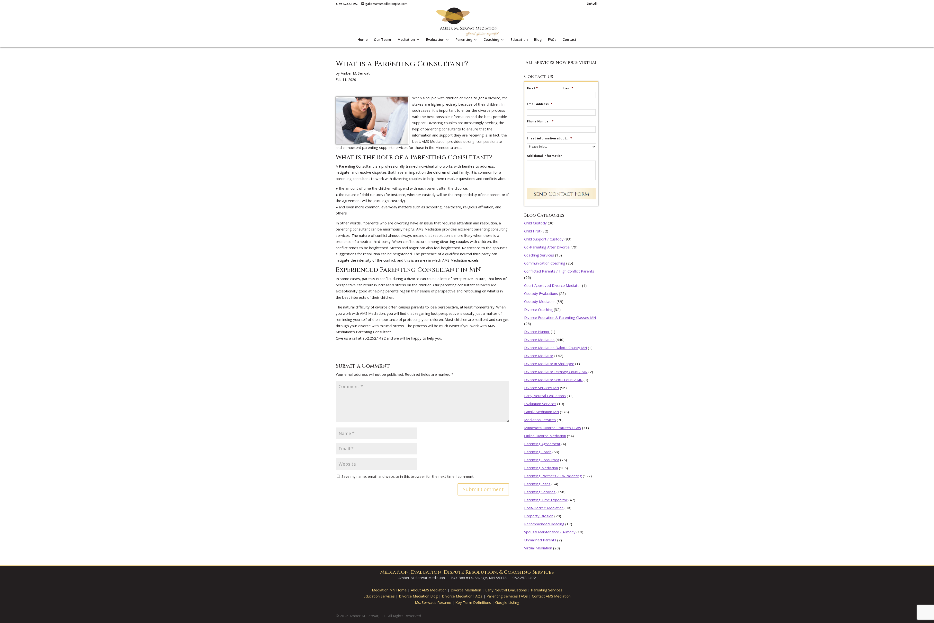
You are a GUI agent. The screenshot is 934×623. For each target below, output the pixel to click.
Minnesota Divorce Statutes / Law (552, 427)
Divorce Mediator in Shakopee (549, 363)
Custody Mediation (540, 301)
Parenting (464, 40)
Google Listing (507, 602)
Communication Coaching (544, 263)
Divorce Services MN (541, 387)
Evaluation (435, 40)
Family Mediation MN (541, 411)
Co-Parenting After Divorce (547, 247)
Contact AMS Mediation (551, 596)
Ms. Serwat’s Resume (433, 602)
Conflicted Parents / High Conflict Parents (559, 271)
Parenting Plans (537, 483)
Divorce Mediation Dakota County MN (555, 347)
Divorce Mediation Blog (418, 596)
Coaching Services (539, 255)
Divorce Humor (537, 331)
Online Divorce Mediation (545, 435)
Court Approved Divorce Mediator (552, 285)
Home (363, 40)
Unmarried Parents (540, 540)
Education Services (379, 596)
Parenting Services (540, 491)
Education (519, 40)
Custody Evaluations (541, 293)
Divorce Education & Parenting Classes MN (560, 317)
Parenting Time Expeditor (545, 499)
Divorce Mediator (538, 355)
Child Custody (535, 223)
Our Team (382, 40)
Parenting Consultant (541, 459)
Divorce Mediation (539, 339)
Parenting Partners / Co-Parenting (553, 475)
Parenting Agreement (542, 443)
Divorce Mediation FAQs (462, 596)
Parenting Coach (537, 451)
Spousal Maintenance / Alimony (549, 531)
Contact (569, 40)
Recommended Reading (544, 523)
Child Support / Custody (544, 239)
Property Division (538, 515)
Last (568, 88)
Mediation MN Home (389, 590)
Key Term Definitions (473, 602)
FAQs (552, 40)
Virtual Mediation (538, 548)
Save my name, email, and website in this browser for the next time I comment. (407, 476)
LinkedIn (592, 4)
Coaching (491, 40)
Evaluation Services (540, 403)
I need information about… (549, 138)
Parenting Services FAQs (507, 596)
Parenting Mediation (541, 467)
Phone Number (540, 121)
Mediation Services (540, 419)
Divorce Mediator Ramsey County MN (555, 371)
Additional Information (545, 156)
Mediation (406, 40)
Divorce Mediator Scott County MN (553, 379)
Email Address (539, 104)
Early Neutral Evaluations (545, 395)
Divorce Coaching (538, 309)
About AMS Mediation (429, 590)
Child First (532, 231)
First (532, 88)
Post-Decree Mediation (544, 507)
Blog (538, 40)
